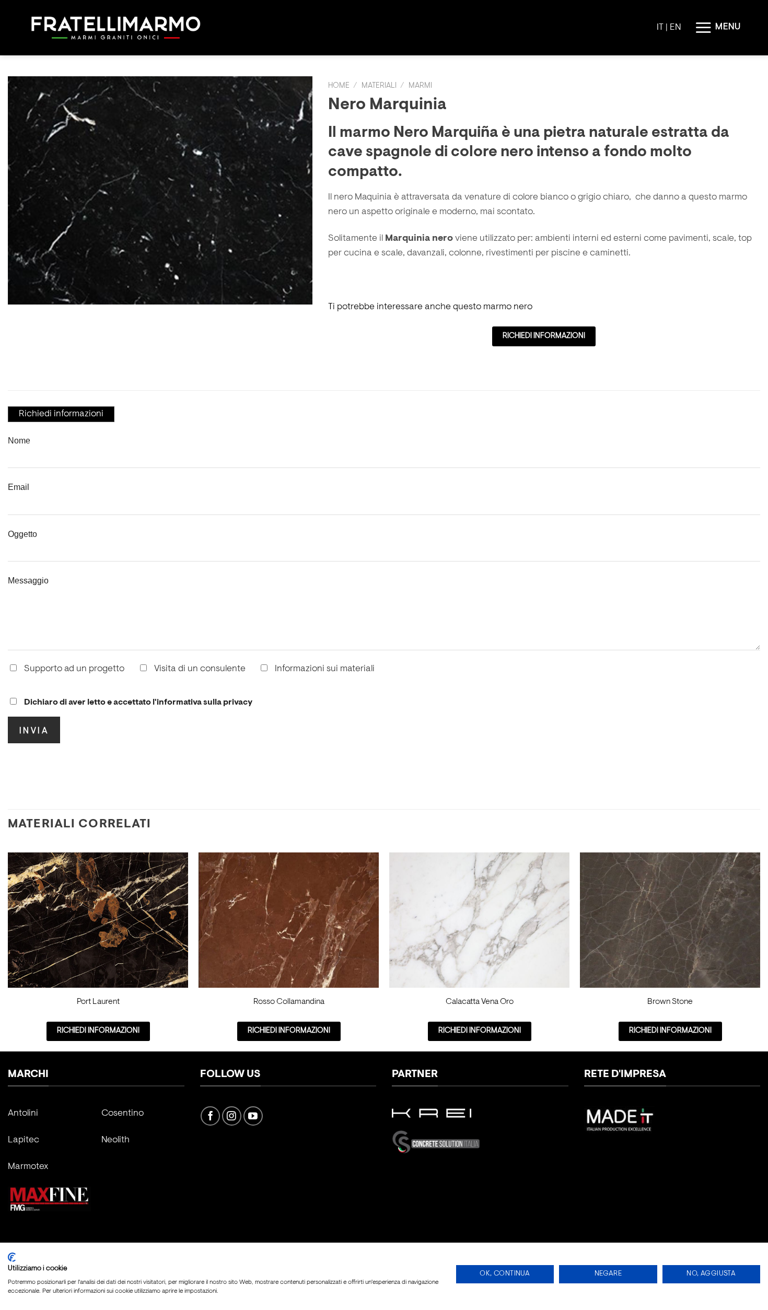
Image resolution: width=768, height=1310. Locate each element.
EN (675, 27)
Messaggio (28, 580)
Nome (19, 440)
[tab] (61, 414)
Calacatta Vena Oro (480, 1002)
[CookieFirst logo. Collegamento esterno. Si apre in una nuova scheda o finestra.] (12, 1257)
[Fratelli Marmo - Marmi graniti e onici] (116, 28)
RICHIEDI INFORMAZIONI (544, 336)
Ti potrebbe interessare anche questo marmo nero (430, 307)
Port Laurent (98, 1002)
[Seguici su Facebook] (210, 1116)
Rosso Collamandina (288, 1002)
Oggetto (22, 534)
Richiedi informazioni (61, 414)
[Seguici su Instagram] (231, 1116)
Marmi (420, 86)
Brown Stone (670, 1002)
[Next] (759, 950)
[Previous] (8, 950)
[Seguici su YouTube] (253, 1116)
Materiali (379, 86)
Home (339, 86)
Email (18, 487)
